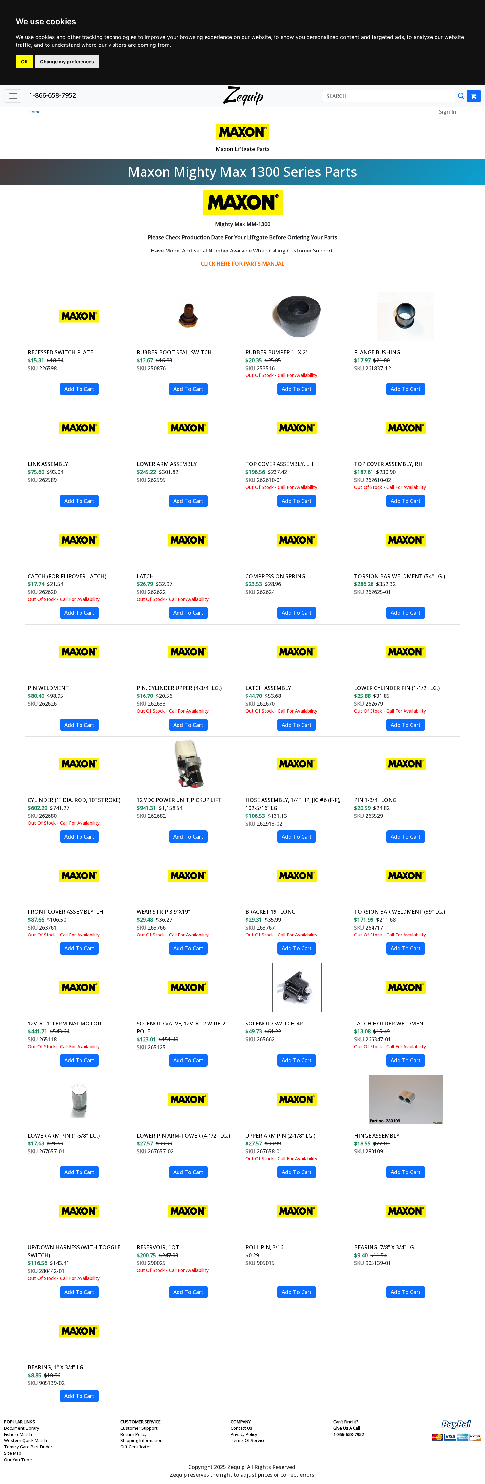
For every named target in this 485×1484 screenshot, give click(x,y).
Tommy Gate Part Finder (28, 1447)
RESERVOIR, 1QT (158, 1247)
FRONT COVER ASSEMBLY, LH (65, 911)
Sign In (447, 111)
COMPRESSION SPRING (275, 576)
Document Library (21, 1428)
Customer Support (139, 1428)
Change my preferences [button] (67, 61)
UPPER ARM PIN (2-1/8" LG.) (280, 1135)
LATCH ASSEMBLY (268, 688)
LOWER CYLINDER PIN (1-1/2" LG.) (397, 688)
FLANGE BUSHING (377, 352)
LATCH (145, 576)
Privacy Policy (244, 1434)
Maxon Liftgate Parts (243, 149)
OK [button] (24, 61)
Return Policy (133, 1434)
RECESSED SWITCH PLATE (60, 352)
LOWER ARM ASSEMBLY (167, 464)
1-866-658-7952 (52, 95)
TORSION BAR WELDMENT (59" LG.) (399, 911)
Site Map (12, 1453)
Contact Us (241, 1428)
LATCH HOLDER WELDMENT (390, 1023)
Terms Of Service (248, 1440)
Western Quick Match (25, 1440)
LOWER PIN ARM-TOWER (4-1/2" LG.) (183, 1135)
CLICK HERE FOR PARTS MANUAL (242, 263)
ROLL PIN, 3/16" (265, 1247)
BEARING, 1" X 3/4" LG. (56, 1367)
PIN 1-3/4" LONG (375, 800)
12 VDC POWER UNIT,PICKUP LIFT (179, 800)
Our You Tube (18, 1460)
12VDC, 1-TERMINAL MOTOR (64, 1023)
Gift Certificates (136, 1447)
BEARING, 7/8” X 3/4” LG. (384, 1247)
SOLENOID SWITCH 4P (274, 1023)
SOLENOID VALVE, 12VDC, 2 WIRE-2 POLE (181, 1027)
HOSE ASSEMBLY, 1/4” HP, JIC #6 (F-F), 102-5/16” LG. (292, 804)
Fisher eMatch (18, 1434)
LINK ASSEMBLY (48, 464)
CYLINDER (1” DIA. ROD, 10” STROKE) (74, 800)
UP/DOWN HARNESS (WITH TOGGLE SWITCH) (74, 1251)
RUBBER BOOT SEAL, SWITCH (174, 352)
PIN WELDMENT (48, 688)
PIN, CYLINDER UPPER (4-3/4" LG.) (179, 688)
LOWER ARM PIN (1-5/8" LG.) (64, 1135)
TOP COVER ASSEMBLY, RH (388, 464)
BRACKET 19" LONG (270, 911)
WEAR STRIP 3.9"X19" (163, 911)
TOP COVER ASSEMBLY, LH (279, 464)
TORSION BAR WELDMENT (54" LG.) (399, 576)
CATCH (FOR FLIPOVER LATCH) (67, 576)
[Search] (461, 96)
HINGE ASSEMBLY (376, 1135)
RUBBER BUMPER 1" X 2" (276, 352)
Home (35, 112)
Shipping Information (141, 1440)
